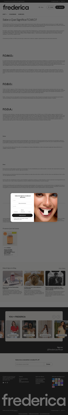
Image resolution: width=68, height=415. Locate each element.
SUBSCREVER (22, 215)
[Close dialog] (55, 195)
